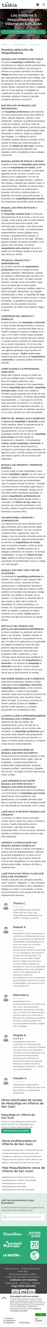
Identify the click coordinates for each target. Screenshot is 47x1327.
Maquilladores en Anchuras (13, 1183)
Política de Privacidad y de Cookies (25, 1309)
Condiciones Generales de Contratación (22, 1277)
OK (40, 1314)
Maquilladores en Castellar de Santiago (19, 1180)
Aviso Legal (23, 1271)
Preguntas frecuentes (30, 1269)
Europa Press (35, 1234)
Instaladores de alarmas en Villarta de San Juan (22, 1150)
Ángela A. (19, 1035)
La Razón (12, 1255)
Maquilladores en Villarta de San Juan (18, 1177)
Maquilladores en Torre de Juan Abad (18, 1189)
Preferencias (10, 1320)
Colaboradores (11, 1283)
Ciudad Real (34, 45)
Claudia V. (20, 1078)
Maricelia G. (21, 995)
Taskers (4, 45)
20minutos (35, 1245)
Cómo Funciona (12, 1269)
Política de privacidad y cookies (22, 1274)
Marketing (25, 1323)
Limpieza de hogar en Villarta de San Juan (20, 1153)
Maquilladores (19, 45)
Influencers (25, 1283)
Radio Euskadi (12, 1245)
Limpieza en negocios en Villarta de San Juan (21, 1156)
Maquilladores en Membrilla (14, 1186)
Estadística (9, 1323)
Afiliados (36, 1283)
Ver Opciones (38, 1319)
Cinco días (12, 1234)
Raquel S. (19, 927)
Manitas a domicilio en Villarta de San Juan (20, 1162)
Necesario (9, 1318)
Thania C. (19, 903)
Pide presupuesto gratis (23, 32)
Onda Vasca (35, 1255)
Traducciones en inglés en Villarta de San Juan (22, 1159)
